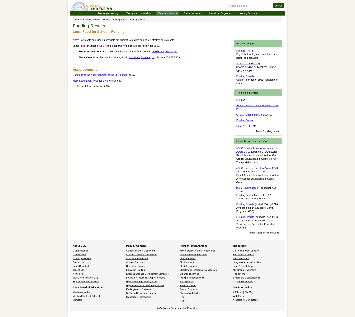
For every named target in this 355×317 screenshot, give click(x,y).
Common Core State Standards (141, 254)
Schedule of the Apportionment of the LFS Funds (104, 74)
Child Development (189, 266)
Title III (183, 300)
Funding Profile (120, 19)
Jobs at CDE (79, 269)
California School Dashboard (140, 250)
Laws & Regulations (243, 266)
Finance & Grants (167, 13)
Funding (106, 19)
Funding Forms (244, 120)
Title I (182, 296)
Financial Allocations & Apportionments (145, 277)
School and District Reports (246, 277)
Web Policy (238, 296)
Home (78, 19)
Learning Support (247, 13)
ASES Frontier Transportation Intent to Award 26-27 (257, 149)
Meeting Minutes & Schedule (87, 296)
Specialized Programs (219, 13)
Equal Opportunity (82, 266)
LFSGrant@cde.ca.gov (164, 51)
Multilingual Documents (244, 269)
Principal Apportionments (192, 277)
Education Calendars (243, 254)
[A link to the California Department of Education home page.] (91, 6)
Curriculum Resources (137, 266)
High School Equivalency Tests (141, 281)
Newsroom (78, 273)
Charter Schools (188, 258)
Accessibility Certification (245, 299)
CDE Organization (82, 258)
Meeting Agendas (81, 292)
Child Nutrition (187, 262)
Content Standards (135, 262)
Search (278, 5)
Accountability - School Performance (197, 250)
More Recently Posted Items (264, 232)
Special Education (189, 289)
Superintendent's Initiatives (86, 281)
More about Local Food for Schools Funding (97, 80)
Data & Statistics (192, 13)
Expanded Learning (189, 273)
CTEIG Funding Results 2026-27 (254, 114)
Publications (239, 273)
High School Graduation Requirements (145, 285)
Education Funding (135, 269)
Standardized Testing (190, 293)
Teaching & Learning (108, 13)
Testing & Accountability (138, 13)
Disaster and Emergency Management (198, 269)
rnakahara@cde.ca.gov (141, 57)
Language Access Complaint (247, 262)
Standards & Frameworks (138, 296)
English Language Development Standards (147, 273)
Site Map (249, 292)
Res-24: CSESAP (246, 126)
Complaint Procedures (137, 258)
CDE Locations (80, 250)
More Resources (245, 281)
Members (77, 299)
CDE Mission (79, 254)
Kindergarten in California (138, 289)
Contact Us (78, 262)
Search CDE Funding (248, 63)
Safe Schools (186, 281)
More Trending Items (267, 131)
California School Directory (246, 250)
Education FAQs (241, 258)
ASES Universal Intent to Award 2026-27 (257, 107)
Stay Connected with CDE (86, 277)
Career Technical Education (193, 254)
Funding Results (245, 76)
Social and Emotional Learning (141, 293)
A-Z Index (238, 292)
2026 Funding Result (247, 187)
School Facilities (188, 285)
